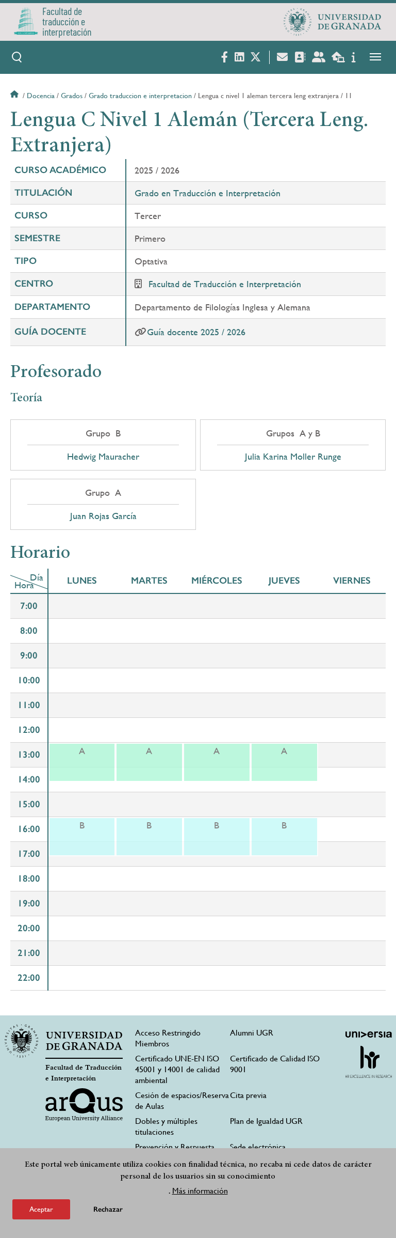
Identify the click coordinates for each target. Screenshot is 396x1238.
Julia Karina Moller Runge (293, 456)
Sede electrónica (258, 1147)
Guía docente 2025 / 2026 (196, 331)
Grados (71, 95)
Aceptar (41, 1209)
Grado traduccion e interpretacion (140, 95)
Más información (200, 1191)
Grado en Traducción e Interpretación (207, 192)
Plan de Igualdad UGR (266, 1121)
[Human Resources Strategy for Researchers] (368, 1062)
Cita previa (248, 1095)
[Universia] (368, 1034)
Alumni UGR (251, 1033)
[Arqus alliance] (84, 1104)
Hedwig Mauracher (103, 456)
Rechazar (108, 1209)
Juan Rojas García (103, 516)
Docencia (41, 95)
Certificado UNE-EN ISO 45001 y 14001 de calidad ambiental (177, 1069)
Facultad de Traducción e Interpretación (224, 283)
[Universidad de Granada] (332, 22)
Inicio (15, 95)
